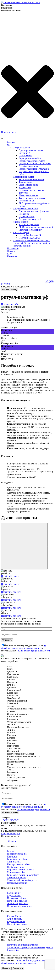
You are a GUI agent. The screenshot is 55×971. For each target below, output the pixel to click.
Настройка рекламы (29, 224)
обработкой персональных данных (18, 963)
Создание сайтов (21, 147)
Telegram (11, 841)
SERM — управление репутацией (36, 227)
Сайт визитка (25, 155)
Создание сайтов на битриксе (22, 880)
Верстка (11, 851)
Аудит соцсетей (26, 216)
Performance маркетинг (30, 230)
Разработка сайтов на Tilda (20, 869)
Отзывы (11, 251)
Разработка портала (28, 166)
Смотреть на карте (10, 833)
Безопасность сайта (28, 184)
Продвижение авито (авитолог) (34, 211)
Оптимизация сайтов (17, 903)
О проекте (15, 576)
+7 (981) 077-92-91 (10, 820)
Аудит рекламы (14, 919)
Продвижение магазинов (19, 906)
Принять (6, 968)
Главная (11, 142)
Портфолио (12, 248)
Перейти (5, 576)
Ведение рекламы (16, 921)
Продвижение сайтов (23, 177)
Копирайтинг (14, 893)
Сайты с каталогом (16, 877)
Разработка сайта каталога (32, 161)
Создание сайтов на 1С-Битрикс (35, 163)
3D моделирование (28, 195)
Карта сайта (13, 950)
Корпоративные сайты (30, 158)
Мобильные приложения (31, 179)
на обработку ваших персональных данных (23, 646)
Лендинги (12, 856)
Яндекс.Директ (14, 916)
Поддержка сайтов (16, 898)
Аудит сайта (25, 187)
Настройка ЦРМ (21, 232)
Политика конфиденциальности (23, 944)
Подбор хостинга (15, 867)
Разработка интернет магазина (34, 169)
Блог (9, 253)
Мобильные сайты (16, 872)
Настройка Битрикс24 (30, 235)
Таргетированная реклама (32, 198)
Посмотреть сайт (9, 304)
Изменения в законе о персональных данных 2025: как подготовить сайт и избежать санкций (31, 243)
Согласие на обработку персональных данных (30, 947)
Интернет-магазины (17, 853)
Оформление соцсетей (30, 219)
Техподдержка (26, 182)
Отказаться (18, 968)
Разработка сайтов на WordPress (23, 875)
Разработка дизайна (17, 859)
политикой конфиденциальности (33, 650)
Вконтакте (24, 214)
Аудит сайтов (14, 895)
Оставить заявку (9, 289)
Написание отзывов (17, 901)
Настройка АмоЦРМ (29, 237)
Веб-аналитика (26, 200)
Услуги (10, 145)
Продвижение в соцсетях (25, 208)
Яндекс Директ (20, 222)
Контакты (12, 256)
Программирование (17, 883)
